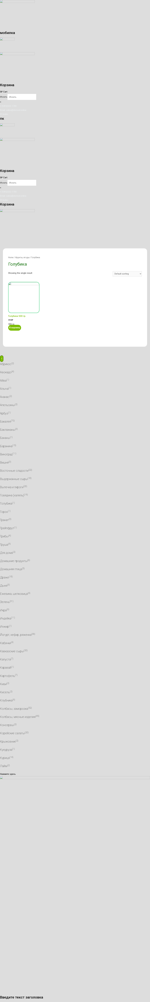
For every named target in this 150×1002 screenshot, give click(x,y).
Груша (4, 544)
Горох (4, 512)
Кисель (5, 692)
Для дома (6, 553)
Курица (5, 758)
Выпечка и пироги (11, 487)
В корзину (14, 327)
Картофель (7, 676)
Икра (3, 610)
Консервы (7, 725)
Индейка (5, 618)
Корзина (7, 85)
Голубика (6, 503)
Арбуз (4, 413)
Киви (3, 684)
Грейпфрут (7, 528)
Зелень (5, 602)
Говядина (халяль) (12, 495)
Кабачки (5, 643)
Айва (3, 380)
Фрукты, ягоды (22, 257)
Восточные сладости (14, 470)
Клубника (6, 700)
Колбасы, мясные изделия (17, 717)
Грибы (4, 536)
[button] (8, 774)
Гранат (4, 520)
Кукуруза (6, 749)
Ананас (4, 397)
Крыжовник (8, 741)
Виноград (6, 454)
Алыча (4, 388)
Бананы (5, 438)
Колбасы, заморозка (14, 708)
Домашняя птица (11, 569)
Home (10, 257)
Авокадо (5, 372)
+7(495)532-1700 (8, 106)
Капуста (5, 659)
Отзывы (4, 114)
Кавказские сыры (12, 651)
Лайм (3, 766)
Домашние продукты (13, 561)
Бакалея (5, 421)
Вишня (4, 462)
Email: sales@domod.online (13, 110)
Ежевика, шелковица (14, 594)
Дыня (3, 585)
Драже (4, 577)
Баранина (6, 446)
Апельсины (7, 405)
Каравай (5, 667)
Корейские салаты (12, 733)
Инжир (4, 626)
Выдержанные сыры (14, 479)
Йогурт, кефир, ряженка (15, 634)
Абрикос (5, 364)
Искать (3, 97)
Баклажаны (7, 429)
